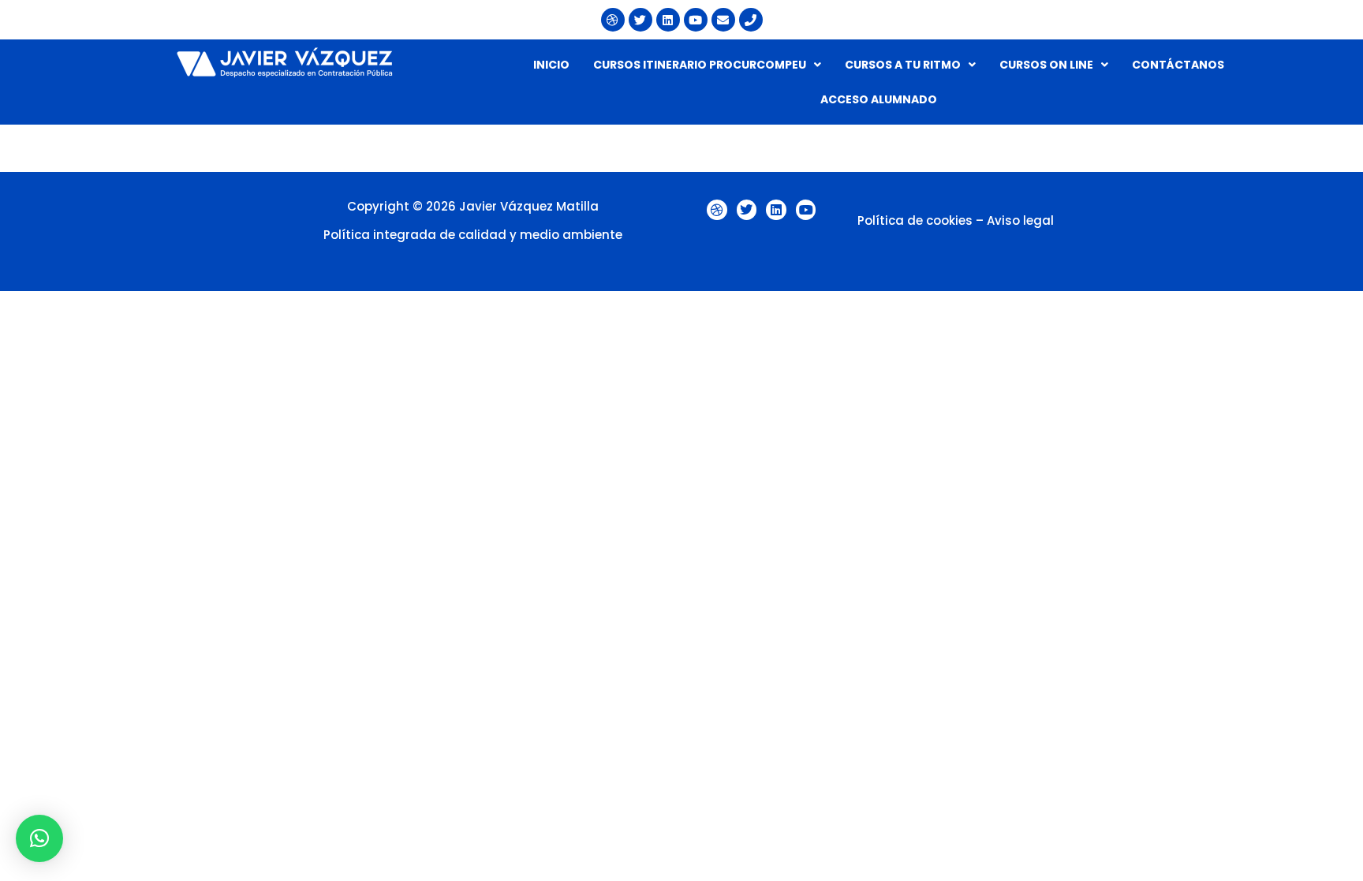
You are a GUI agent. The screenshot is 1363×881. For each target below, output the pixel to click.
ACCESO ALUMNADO (878, 99)
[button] (707, 64)
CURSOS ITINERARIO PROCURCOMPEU (699, 65)
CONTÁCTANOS (1178, 65)
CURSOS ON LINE (1046, 65)
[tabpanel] (681, 132)
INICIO (551, 65)
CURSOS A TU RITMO (903, 65)
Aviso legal (1020, 220)
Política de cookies (915, 220)
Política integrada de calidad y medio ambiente (472, 234)
